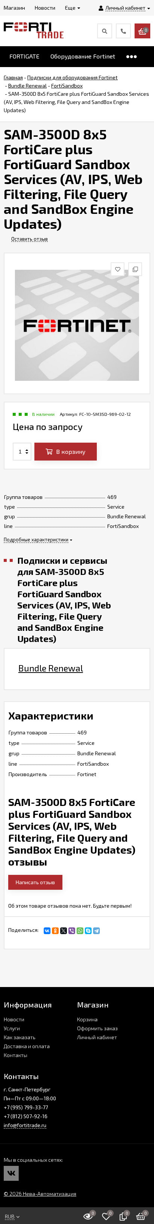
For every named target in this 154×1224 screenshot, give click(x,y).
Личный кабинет (97, 1037)
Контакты (15, 1055)
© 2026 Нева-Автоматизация (40, 1193)
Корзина (87, 1019)
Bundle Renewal (50, 668)
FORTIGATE (24, 56)
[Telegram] (96, 930)
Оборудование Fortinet (82, 56)
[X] (63, 930)
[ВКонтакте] (47, 930)
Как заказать (20, 1037)
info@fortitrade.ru (25, 1125)
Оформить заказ (97, 1028)
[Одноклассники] (55, 930)
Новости (14, 1019)
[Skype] (88, 930)
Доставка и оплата (27, 1046)
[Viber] (71, 930)
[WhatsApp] (80, 930)
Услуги (12, 1028)
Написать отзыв (35, 882)
